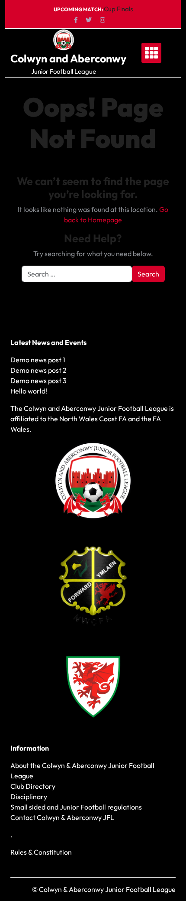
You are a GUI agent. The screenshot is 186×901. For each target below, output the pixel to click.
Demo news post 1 (37, 359)
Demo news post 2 (38, 370)
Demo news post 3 (38, 380)
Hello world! (28, 391)
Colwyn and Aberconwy (68, 58)
